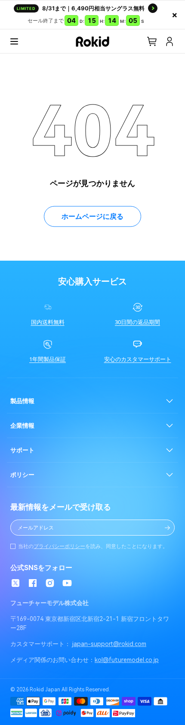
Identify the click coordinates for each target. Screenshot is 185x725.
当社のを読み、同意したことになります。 (93, 546)
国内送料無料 (48, 322)
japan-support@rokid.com (109, 643)
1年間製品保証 (47, 359)
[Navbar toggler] (14, 41)
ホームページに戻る (92, 216)
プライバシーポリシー (59, 546)
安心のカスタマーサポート (137, 359)
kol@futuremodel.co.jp (127, 659)
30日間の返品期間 (137, 322)
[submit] (167, 527)
